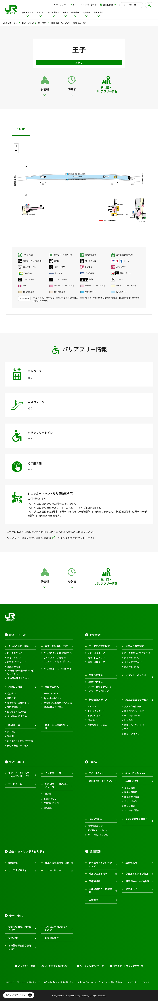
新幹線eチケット (15, 662)
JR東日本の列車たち (17, 716)
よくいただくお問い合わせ (85, 4)
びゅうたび (93, 720)
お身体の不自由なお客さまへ (45, 532)
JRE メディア (94, 711)
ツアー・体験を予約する (99, 686)
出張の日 (48, 794)
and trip (92, 706)
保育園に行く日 (51, 803)
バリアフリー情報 (26, 966)
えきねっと (12, 657)
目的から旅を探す (134, 646)
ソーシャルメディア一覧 (92, 966)
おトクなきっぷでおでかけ (137, 652)
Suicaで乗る (95, 819)
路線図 (10, 736)
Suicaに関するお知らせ (136, 820)
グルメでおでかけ (132, 662)
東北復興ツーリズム (97, 724)
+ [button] (16, 146)
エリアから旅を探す (99, 646)
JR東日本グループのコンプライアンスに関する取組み (99, 982)
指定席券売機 (13, 666)
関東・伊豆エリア (96, 657)
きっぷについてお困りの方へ (58, 652)
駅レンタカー (130, 715)
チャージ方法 (130, 801)
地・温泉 (128, 720)
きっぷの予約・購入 (18, 646)
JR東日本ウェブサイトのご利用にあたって (22, 982)
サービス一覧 (15, 784)
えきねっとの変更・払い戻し (58, 661)
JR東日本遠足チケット (18, 678)
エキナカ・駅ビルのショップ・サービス (18, 774)
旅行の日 (48, 807)
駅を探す (11, 731)
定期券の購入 (52, 686)
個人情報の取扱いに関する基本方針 (58, 982)
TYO (126, 729)
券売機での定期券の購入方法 (58, 702)
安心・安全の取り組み (18, 745)
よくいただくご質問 (53, 657)
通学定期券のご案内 (53, 707)
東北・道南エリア (96, 652)
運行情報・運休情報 (17, 702)
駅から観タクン (131, 733)
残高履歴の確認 (131, 796)
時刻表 (10, 693)
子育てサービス (53, 773)
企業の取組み (52, 937)
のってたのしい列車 (16, 711)
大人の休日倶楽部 (132, 706)
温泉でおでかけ (131, 666)
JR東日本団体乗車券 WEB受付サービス (20, 672)
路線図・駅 (14, 724)
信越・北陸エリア (96, 662)
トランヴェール (95, 715)
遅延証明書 (12, 707)
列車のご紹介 (15, 686)
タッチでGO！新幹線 (98, 834)
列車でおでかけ (131, 657)
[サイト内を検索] (149, 5)
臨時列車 (11, 698)
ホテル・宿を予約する (98, 691)
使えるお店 (129, 806)
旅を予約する (96, 675)
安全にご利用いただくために (56, 928)
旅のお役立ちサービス (137, 699)
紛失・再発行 (130, 792)
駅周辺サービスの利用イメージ (56, 785)
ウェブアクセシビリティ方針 (138, 982)
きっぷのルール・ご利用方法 (58, 669)
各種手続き (129, 787)
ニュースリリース (60, 4)
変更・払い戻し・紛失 (56, 646)
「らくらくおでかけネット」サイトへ (76, 538)
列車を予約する (95, 681)
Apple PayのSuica (52, 698)
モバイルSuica (51, 693)
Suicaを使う (131, 780)
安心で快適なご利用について (19, 928)
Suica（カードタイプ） (101, 780)
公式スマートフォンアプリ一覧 (128, 966)
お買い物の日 (50, 798)
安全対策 (13, 937)
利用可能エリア (95, 825)
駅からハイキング (132, 724)
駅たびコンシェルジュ (135, 711)
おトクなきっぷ (14, 652)
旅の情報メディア (98, 699)
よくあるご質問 (131, 810)
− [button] (16, 151)
